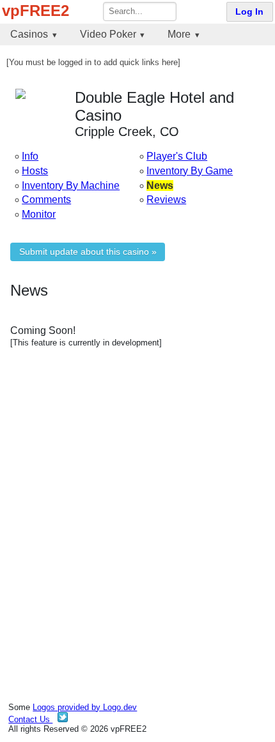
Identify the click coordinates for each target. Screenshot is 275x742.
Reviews (166, 199)
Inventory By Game (189, 170)
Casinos (29, 34)
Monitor (39, 214)
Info (30, 156)
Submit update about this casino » (88, 252)
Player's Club (176, 156)
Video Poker (108, 34)
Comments (46, 199)
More (179, 34)
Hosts (35, 170)
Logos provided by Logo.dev (85, 707)
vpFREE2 (35, 10)
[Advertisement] (137, 505)
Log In (249, 12)
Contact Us (30, 719)
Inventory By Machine (71, 185)
